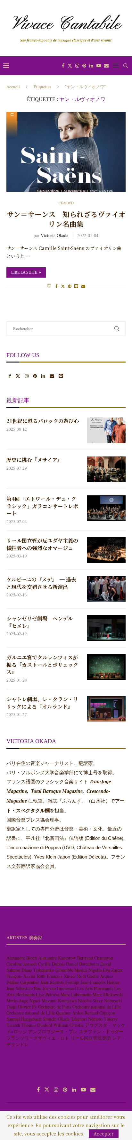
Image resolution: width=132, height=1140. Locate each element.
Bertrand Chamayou (95, 958)
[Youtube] (98, 65)
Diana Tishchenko (37, 970)
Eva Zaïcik (113, 970)
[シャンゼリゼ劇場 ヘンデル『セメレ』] (106, 628)
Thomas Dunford (36, 1025)
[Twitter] (70, 65)
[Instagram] (77, 65)
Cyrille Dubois (51, 964)
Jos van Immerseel (59, 988)
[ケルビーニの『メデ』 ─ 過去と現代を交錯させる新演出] (106, 589)
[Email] (106, 65)
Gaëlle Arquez (100, 976)
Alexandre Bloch (21, 958)
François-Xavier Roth (25, 976)
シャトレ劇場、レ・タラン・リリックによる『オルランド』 (42, 703)
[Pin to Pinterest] (69, 286)
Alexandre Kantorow (57, 958)
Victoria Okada (54, 235)
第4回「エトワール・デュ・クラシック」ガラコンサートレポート (42, 506)
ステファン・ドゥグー (101, 1031)
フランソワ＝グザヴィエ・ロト (37, 1038)
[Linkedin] (91, 65)
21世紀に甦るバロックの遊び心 (42, 421)
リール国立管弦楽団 (90, 1038)
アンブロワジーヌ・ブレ (53, 1031)
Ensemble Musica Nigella (78, 970)
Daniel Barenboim (82, 964)
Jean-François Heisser (100, 982)
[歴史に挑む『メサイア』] (106, 469)
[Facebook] (63, 65)
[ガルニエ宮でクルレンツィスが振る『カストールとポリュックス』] (106, 667)
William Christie (69, 1025)
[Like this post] (49, 286)
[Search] (125, 65)
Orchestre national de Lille (96, 1007)
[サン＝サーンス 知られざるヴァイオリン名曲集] (66, 152)
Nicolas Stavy (90, 1001)
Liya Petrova (47, 994)
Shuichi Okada (56, 1019)
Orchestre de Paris (54, 1007)
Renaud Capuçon (100, 1013)
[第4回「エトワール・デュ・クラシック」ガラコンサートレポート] (106, 508)
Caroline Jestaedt (21, 964)
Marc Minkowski (108, 994)
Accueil (13, 86)
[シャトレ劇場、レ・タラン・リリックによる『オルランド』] (106, 709)
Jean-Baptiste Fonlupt (59, 982)
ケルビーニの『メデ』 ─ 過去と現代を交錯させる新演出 (41, 583)
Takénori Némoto (87, 1019)
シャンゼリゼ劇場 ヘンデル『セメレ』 (39, 622)
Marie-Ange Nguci (23, 1001)
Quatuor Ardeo (69, 1013)
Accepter (104, 1133)
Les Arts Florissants (95, 988)
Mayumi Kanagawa (59, 1001)
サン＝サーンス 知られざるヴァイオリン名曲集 (66, 219)
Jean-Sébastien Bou (23, 988)
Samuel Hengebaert (24, 1019)
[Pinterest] (84, 65)
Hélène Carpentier (22, 982)
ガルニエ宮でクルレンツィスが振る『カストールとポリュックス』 (42, 665)
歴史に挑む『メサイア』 (34, 460)
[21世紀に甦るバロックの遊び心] (106, 430)
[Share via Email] (83, 286)
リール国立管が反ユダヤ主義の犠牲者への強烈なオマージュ (42, 544)
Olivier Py (27, 1007)
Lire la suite (24, 272)
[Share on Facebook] (56, 286)
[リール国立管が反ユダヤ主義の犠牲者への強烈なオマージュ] (106, 550)
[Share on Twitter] (63, 286)
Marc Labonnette (76, 994)
